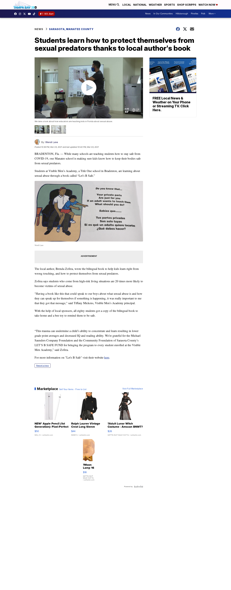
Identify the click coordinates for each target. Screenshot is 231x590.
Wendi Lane (51, 142)
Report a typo (42, 365)
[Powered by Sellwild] (138, 487)
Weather (155, 4)
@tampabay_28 (35, 14)
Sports (169, 4)
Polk (203, 13)
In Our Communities (163, 13)
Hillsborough (182, 13)
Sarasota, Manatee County (71, 29)
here (106, 357)
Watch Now (207, 4)
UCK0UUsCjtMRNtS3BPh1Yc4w (30, 14)
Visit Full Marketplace (132, 389)
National (140, 4)
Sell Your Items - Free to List (72, 389)
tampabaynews (16, 14)
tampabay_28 (21, 14)
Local (126, 4)
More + (212, 13)
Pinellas (194, 13)
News (148, 13)
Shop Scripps (186, 4)
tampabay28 (25, 14)
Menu (113, 4)
